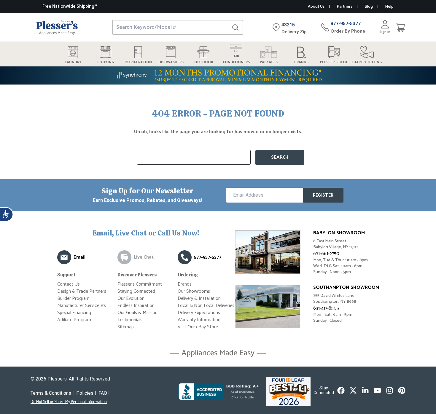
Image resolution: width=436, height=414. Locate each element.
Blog (369, 7)
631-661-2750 (326, 254)
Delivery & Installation (199, 298)
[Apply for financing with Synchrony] (218, 75)
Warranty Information (199, 320)
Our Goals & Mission (137, 313)
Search (280, 157)
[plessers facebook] (341, 390)
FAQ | (104, 393)
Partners (344, 7)
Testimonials (129, 320)
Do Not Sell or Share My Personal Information (69, 402)
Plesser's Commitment (139, 284)
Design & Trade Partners (81, 291)
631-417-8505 (326, 308)
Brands (185, 284)
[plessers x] (353, 390)
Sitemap (125, 327)
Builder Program (73, 298)
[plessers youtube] (377, 390)
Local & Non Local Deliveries (206, 306)
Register (323, 195)
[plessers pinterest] (401, 390)
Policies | (86, 393)
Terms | (52, 393)
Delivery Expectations (199, 313)
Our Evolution (130, 298)
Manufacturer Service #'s (81, 306)
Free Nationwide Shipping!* (69, 6)
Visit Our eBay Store (198, 327)
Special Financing (74, 313)
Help (389, 7)
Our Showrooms (194, 291)
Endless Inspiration (136, 306)
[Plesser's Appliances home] (57, 27)
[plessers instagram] (389, 390)
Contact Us (68, 284)
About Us (316, 7)
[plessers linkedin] (365, 390)
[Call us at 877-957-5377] (185, 257)
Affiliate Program (74, 320)
